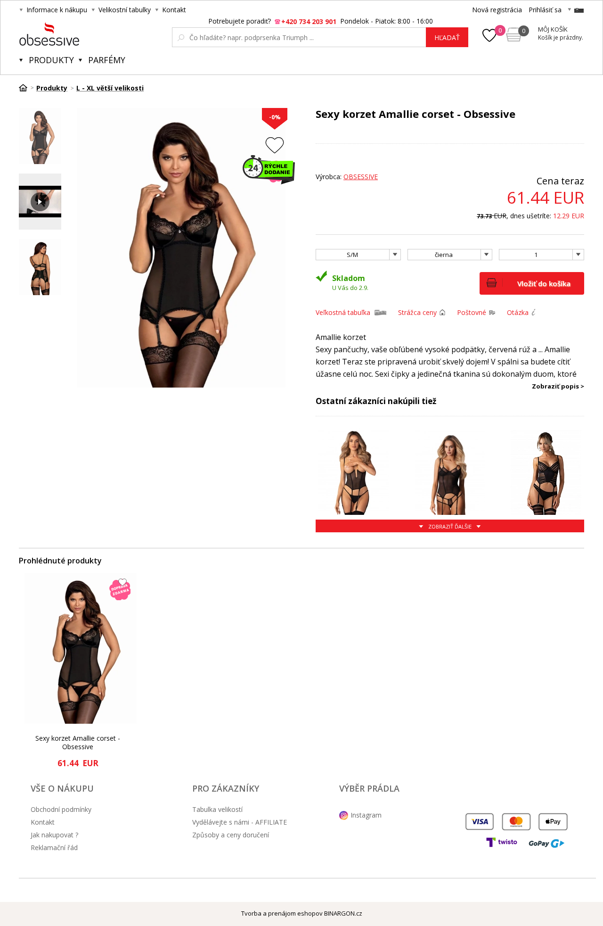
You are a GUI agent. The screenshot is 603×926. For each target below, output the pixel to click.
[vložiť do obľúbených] (274, 145)
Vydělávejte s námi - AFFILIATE (239, 822)
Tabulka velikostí (217, 809)
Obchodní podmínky (61, 809)
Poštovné (471, 312)
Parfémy (106, 60)
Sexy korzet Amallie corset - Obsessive (77, 742)
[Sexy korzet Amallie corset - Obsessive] (81, 648)
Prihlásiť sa (545, 9)
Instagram (366, 814)
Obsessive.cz (88, 34)
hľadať (447, 37)
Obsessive (360, 176)
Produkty (51, 60)
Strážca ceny (417, 312)
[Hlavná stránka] (26, 87)
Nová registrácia (497, 9)
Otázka (518, 312)
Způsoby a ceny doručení (230, 834)
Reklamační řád (54, 847)
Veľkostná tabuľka (343, 312)
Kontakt (174, 9)
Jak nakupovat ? (54, 834)
